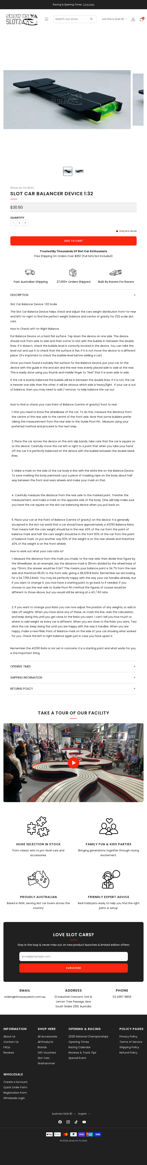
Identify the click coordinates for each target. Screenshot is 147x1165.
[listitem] (73, 4)
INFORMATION (15, 1029)
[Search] (91, 19)
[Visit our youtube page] (84, 1122)
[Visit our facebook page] (60, 1122)
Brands (42, 1047)
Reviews (8, 1053)
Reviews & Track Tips (82, 1053)
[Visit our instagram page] (68, 1122)
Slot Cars (44, 1058)
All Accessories (47, 1036)
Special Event (77, 1058)
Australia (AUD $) (113, 19)
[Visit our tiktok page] (76, 1122)
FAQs (6, 1047)
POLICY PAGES (131, 1029)
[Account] (133, 19)
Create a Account (15, 1082)
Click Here (88, 4)
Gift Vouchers (47, 1053)
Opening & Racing (85, 1029)
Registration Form (15, 1093)
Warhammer (46, 1063)
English (82, 1113)
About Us (9, 1036)
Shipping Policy (129, 1047)
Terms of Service (130, 1042)
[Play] (73, 763)
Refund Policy (128, 1053)
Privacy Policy (128, 1036)
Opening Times (79, 1042)
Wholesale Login (14, 1098)
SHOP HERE (47, 1029)
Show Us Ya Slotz (22, 188)
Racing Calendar (80, 1047)
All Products (45, 1042)
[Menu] (46, 19)
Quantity (17, 218)
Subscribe (73, 968)
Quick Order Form (15, 1087)
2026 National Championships (88, 1036)
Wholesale (13, 1074)
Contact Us (11, 1042)
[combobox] (75, 19)
